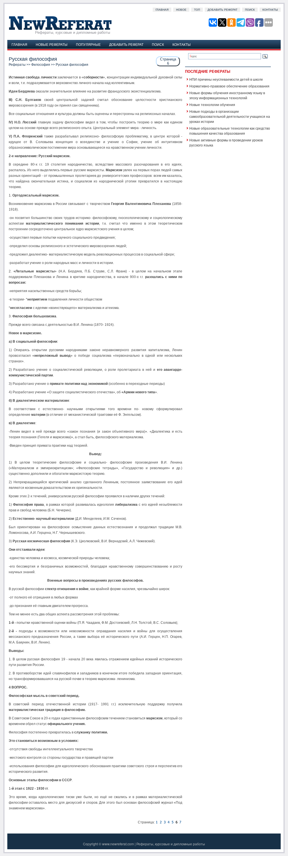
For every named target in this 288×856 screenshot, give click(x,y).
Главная (162, 9)
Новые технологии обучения (212, 104)
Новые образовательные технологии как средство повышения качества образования (229, 130)
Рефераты (17, 65)
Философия (40, 65)
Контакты (270, 9)
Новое (181, 9)
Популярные (88, 44)
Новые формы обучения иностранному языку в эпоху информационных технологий (227, 95)
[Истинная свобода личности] (160, 822)
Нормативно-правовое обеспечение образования (229, 85)
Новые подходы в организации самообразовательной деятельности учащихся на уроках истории (229, 116)
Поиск (250, 9)
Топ (197, 9)
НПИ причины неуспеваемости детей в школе (226, 79)
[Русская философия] (157, 822)
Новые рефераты (52, 44)
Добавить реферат (222, 9)
